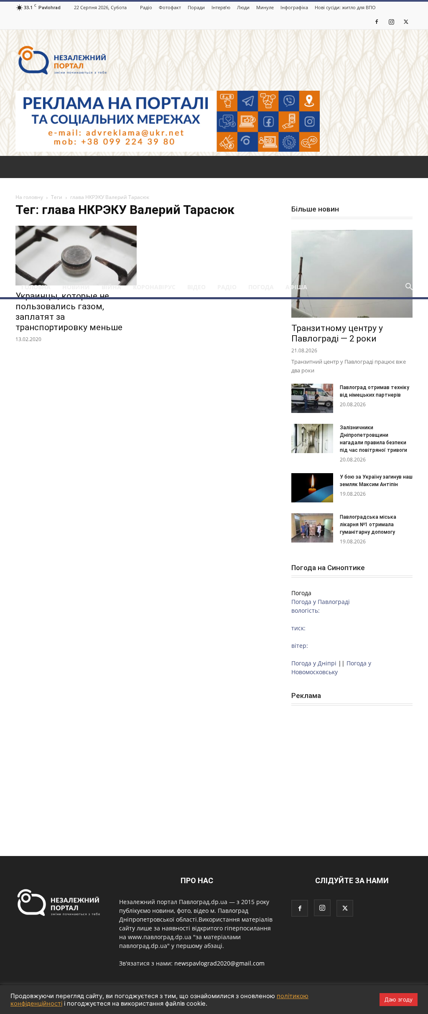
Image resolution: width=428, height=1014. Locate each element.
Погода (261, 287)
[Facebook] (376, 21)
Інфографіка (294, 7)
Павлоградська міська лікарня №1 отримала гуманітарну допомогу (368, 524)
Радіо (146, 7)
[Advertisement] (214, 214)
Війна (111, 287)
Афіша (296, 287)
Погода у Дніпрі (313, 663)
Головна (36, 287)
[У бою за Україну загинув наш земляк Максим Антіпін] (312, 487)
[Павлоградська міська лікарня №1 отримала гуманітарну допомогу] (312, 528)
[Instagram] (391, 21)
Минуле (265, 7)
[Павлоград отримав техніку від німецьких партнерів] (312, 398)
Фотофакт (170, 7)
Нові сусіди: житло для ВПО (345, 7)
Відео (196, 287)
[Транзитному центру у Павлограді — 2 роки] (352, 274)
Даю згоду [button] (399, 999)
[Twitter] (405, 21)
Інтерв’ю (220, 7)
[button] (409, 288)
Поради (196, 7)
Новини (76, 287)
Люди (243, 7)
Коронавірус (154, 287)
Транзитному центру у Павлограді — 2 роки (337, 333)
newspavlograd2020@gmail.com (219, 963)
